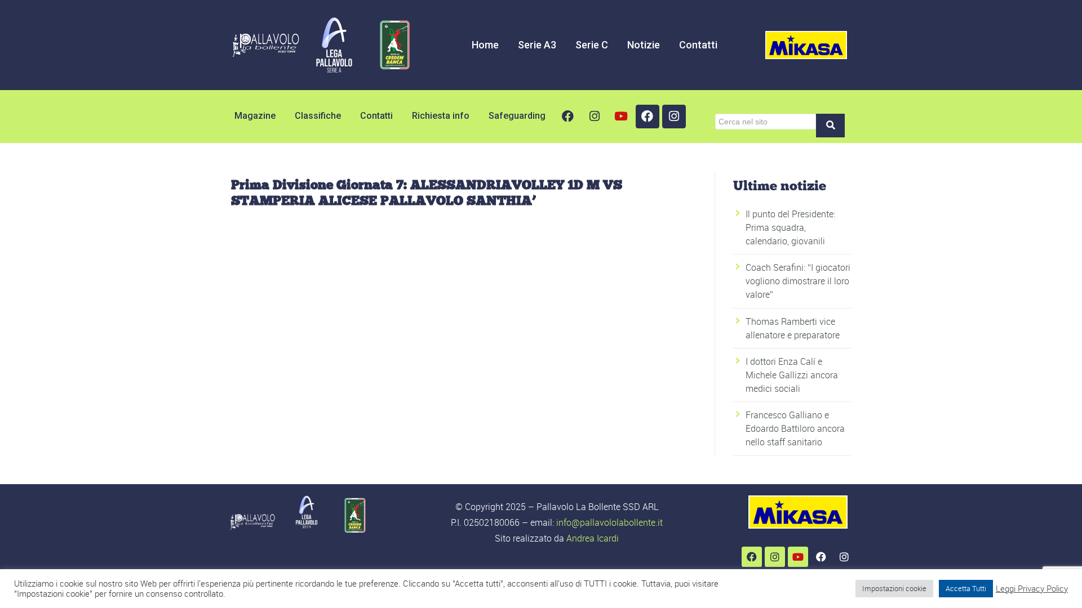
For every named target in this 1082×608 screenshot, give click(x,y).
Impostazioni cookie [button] (894, 588)
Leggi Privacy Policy (1032, 589)
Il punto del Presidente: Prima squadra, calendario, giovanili (790, 227)
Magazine (255, 115)
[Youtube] (621, 116)
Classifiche (318, 115)
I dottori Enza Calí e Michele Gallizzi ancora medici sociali (792, 375)
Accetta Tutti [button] (966, 588)
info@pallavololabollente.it (609, 522)
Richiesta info (440, 115)
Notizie (643, 45)
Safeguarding (517, 115)
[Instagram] (594, 116)
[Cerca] (830, 125)
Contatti (698, 45)
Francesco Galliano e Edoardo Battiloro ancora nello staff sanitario (795, 428)
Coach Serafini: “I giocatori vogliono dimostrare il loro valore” (798, 281)
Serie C (591, 45)
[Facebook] (568, 116)
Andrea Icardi (592, 538)
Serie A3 (537, 45)
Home (485, 45)
